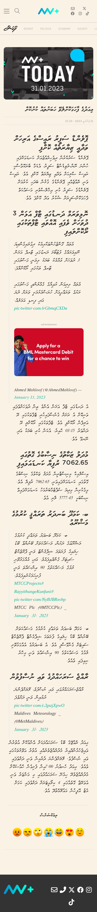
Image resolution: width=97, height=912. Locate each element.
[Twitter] (72, 890)
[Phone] (63, 890)
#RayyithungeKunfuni (33, 592)
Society (82, 29)
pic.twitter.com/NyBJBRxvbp (40, 600)
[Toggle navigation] (6, 11)
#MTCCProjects (28, 584)
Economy (64, 29)
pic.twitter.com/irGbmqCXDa (40, 308)
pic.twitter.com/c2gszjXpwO (39, 706)
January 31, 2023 (30, 397)
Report (28, 29)
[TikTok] (72, 902)
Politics (45, 29)
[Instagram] (89, 890)
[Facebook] (80, 890)
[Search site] (17, 11)
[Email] (54, 890)
